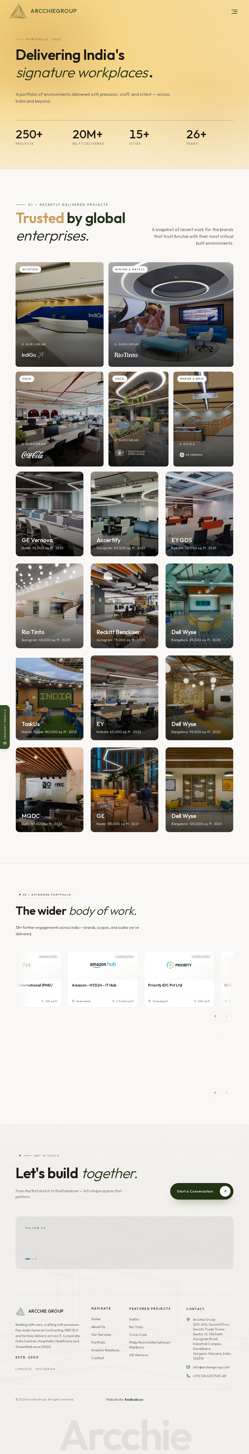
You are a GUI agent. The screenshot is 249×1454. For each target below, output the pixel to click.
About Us (98, 1326)
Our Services (101, 1334)
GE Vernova (138, 1354)
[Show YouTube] (33, 1258)
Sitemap (227, 1409)
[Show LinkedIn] (26, 1258)
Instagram (45, 1369)
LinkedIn (24, 1369)
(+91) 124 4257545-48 (209, 1375)
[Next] (226, 1016)
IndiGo (134, 1318)
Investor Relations (105, 1349)
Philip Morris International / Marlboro (150, 1344)
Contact (97, 1357)
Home (95, 1318)
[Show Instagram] (29, 1258)
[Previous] (215, 1016)
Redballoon (134, 1399)
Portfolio (98, 1342)
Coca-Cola (138, 1334)
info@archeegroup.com (211, 1366)
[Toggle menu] (234, 12)
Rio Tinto (136, 1326)
